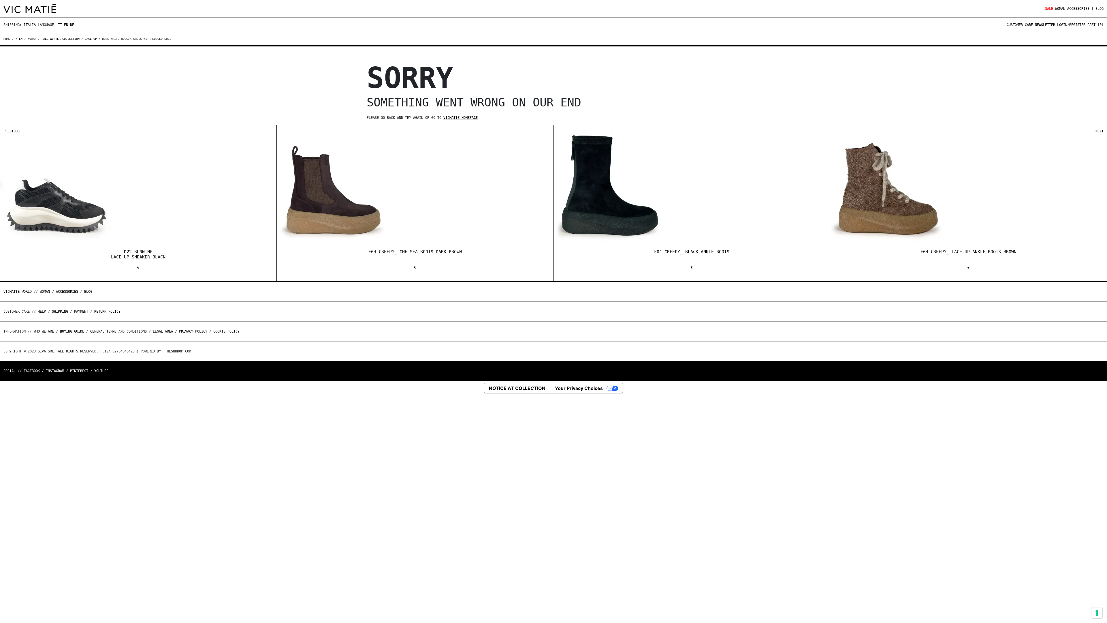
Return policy (107, 311)
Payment (81, 311)
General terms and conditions (118, 331)
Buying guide (72, 331)
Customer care (1020, 25)
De (72, 25)
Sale (1049, 9)
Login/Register (1071, 25)
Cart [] (1095, 25)
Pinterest (79, 371)
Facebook (32, 371)
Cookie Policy (226, 331)
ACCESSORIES (1078, 9)
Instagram (55, 371)
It (60, 25)
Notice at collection (517, 388)
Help (42, 311)
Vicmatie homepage (460, 118)
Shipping (60, 311)
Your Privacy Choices (579, 388)
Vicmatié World (17, 292)
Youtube (101, 371)
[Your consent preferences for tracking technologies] (1096, 612)
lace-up (91, 38)
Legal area (163, 331)
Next (1099, 131)
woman (32, 38)
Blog (1099, 9)
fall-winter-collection (61, 38)
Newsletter (1045, 25)
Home (7, 38)
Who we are (44, 331)
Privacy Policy (193, 331)
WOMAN (1060, 9)
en (20, 38)
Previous (11, 131)
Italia (30, 25)
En (66, 25)
